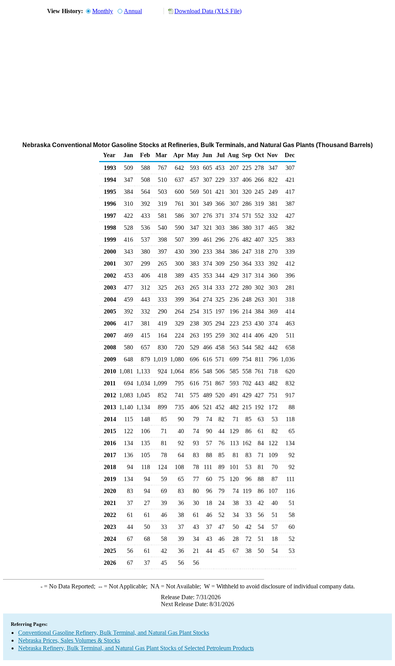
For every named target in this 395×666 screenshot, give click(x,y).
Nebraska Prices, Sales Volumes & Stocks (69, 640)
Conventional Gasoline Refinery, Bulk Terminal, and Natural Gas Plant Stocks (113, 632)
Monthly (102, 11)
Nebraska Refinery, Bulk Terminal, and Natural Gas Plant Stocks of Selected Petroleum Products (136, 648)
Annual (133, 11)
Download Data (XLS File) (207, 11)
